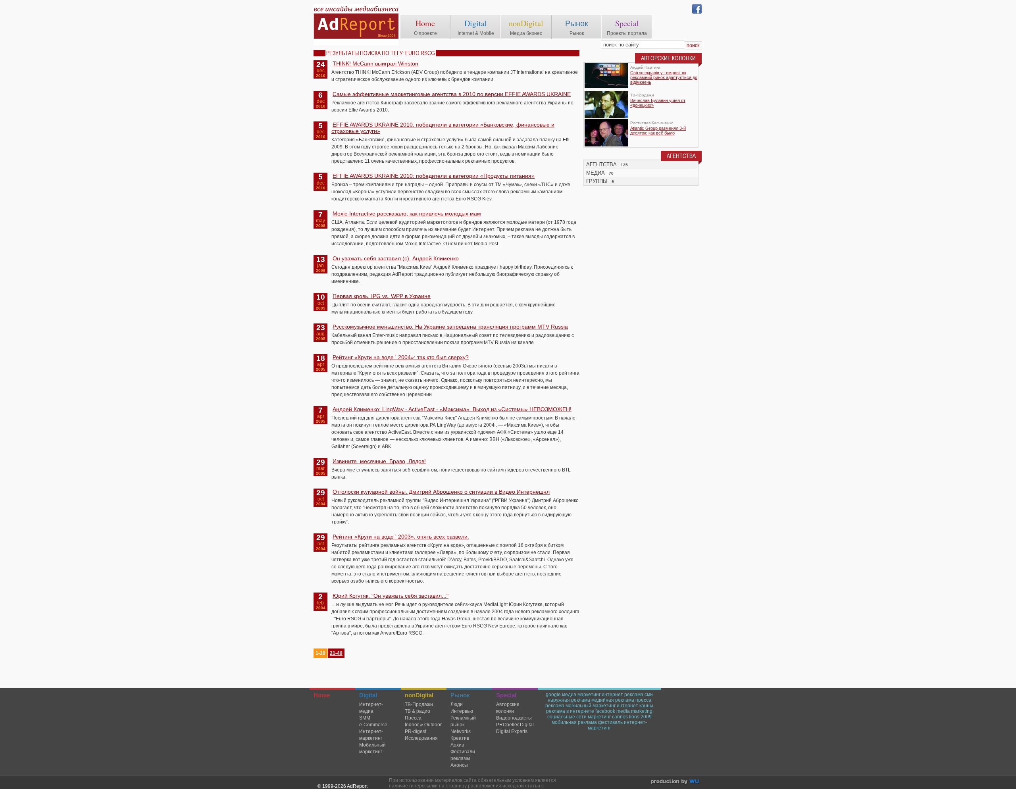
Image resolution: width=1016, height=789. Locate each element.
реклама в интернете (570, 711)
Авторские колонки (508, 708)
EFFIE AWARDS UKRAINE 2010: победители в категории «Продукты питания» (434, 176)
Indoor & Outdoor (423, 724)
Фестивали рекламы (462, 755)
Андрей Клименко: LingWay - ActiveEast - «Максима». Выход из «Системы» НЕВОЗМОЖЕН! (452, 409)
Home (425, 23)
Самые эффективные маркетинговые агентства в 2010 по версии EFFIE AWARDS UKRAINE (452, 94)
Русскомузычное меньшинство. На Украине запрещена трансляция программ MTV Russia (450, 326)
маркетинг (599, 717)
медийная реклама (612, 700)
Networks (460, 731)
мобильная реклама (574, 722)
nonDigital (526, 23)
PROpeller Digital (515, 724)
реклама (554, 705)
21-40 (336, 653)
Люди (456, 704)
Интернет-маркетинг (371, 735)
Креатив (459, 738)
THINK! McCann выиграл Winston (375, 63)
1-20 (320, 653)
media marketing (634, 711)
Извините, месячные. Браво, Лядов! (379, 461)
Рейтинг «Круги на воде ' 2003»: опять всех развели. (401, 536)
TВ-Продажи (419, 704)
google (553, 694)
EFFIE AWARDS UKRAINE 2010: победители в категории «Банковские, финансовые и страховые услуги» (442, 127)
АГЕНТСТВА (601, 164)
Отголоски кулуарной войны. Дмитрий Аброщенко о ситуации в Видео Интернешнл (441, 492)
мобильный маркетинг (591, 705)
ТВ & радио (417, 711)
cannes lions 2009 (632, 717)
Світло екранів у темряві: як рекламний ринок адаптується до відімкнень (663, 77)
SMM (364, 718)
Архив (457, 745)
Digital (475, 23)
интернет (627, 705)
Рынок (576, 23)
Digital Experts (511, 731)
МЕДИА (595, 173)
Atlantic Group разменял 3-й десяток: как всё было (658, 130)
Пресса (413, 718)
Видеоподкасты (514, 718)
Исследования (421, 738)
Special (627, 23)
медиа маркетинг (581, 694)
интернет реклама (622, 694)
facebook (605, 711)
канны (646, 705)
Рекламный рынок (463, 721)
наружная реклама (569, 700)
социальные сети (567, 717)
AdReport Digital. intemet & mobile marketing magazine (356, 24)
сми (649, 694)
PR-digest (415, 731)
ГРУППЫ (597, 181)
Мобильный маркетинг (372, 748)
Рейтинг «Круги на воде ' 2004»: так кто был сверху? (401, 357)
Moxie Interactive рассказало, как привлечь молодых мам (407, 213)
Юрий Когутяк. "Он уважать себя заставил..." (390, 596)
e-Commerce (373, 724)
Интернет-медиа (371, 708)
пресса (643, 700)
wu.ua (675, 782)
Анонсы (459, 765)
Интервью (461, 711)
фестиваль (610, 722)
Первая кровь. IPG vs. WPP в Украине (382, 296)
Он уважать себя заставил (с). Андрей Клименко (396, 258)
